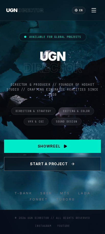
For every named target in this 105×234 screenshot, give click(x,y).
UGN (24, 10)
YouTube (63, 226)
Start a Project (49, 164)
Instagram (43, 226)
